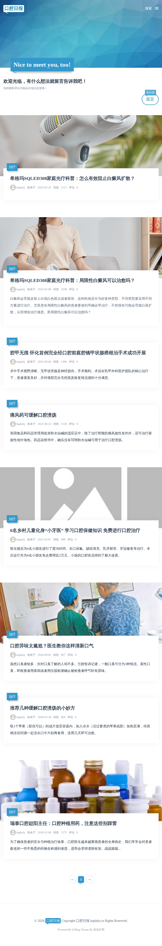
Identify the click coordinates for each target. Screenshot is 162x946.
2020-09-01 (39, 654)
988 (59, 539)
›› (90, 879)
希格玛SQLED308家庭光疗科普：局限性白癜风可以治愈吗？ (72, 280)
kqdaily (20, 187)
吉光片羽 (98, 929)
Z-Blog (76, 929)
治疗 (12, 167)
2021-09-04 (39, 361)
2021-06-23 (39, 423)
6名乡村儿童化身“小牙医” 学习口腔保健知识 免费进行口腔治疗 (75, 530)
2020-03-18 (39, 717)
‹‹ (72, 879)
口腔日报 (13, 8)
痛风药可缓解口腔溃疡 (33, 415)
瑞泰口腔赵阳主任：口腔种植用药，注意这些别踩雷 (63, 823)
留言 (150, 97)
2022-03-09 (39, 289)
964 (59, 717)
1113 (60, 187)
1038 (60, 289)
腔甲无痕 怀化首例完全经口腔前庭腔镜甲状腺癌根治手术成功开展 (78, 352)
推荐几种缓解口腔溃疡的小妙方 (42, 708)
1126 (60, 423)
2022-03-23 (39, 187)
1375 (60, 832)
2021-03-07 (39, 539)
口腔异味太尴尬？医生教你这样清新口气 (52, 645)
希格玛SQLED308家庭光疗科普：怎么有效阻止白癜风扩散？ (72, 178)
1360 (60, 361)
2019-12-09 (39, 832)
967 (59, 654)
